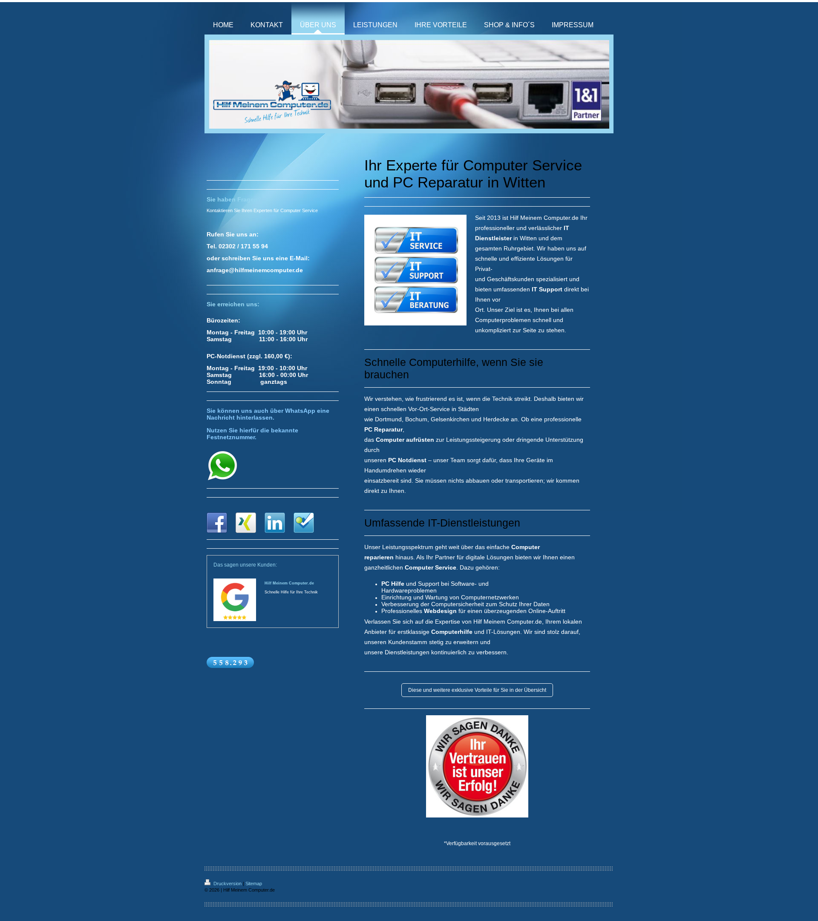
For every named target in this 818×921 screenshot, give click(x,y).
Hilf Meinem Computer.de (289, 583)
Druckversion (227, 883)
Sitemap (253, 883)
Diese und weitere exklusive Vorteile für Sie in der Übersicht (477, 690)
